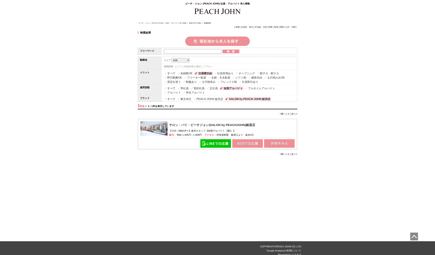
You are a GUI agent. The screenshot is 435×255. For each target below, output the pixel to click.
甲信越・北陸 (261, 27)
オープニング (247, 73)
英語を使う (174, 81)
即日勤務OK (174, 77)
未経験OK (186, 73)
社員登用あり (225, 73)
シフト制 (240, 77)
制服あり (191, 81)
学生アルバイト (195, 92)
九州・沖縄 (290, 27)
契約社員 (199, 88)
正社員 (214, 88)
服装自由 (256, 77)
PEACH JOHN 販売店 (209, 99)
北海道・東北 (247, 27)
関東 (270, 27)
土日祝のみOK (276, 77)
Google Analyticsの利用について (284, 250)
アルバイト (174, 92)
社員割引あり (250, 81)
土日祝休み (208, 81)
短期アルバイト (233, 88)
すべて (171, 73)
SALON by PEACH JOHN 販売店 (249, 99)
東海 (276, 27)
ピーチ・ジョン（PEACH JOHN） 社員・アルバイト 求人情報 (162, 23)
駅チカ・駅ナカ (269, 73)
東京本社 (185, 99)
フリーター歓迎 (196, 77)
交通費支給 (205, 73)
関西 (282, 27)
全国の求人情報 (195, 23)
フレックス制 (229, 81)
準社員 (184, 88)
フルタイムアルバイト (261, 88)
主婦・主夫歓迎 (220, 77)
